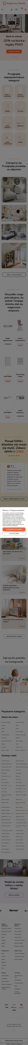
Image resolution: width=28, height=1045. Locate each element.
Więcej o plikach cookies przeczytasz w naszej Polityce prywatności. (13, 524)
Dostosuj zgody (14, 533)
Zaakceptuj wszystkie (14, 529)
